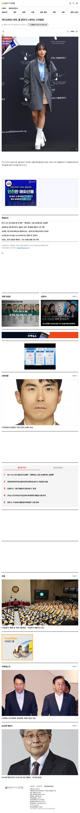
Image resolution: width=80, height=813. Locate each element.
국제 (54, 12)
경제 (23, 12)
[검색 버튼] (73, 3)
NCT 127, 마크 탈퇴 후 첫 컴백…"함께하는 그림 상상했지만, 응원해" (25, 223)
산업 (32, 12)
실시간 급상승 (58, 467)
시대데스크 (6, 666)
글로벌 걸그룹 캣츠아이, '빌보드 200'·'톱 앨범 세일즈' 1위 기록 (23, 227)
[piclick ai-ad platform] (13, 38)
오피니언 (4, 12)
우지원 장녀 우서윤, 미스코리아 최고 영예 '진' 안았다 (19, 235)
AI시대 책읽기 (7, 725)
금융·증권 (43, 12)
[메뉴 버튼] (76, 3)
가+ (76, 31)
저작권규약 (39, 786)
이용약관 (32, 786)
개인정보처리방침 (48, 786)
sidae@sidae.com (23, 248)
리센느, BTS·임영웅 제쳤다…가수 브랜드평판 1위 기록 (20, 239)
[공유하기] (70, 3)
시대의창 (5, 375)
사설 (3, 576)
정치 (14, 12)
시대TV (44, 296)
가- (68, 31)
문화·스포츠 (74, 12)
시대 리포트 (6, 296)
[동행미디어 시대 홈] (8, 3)
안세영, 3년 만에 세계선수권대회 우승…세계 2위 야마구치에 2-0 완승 (25, 231)
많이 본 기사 (22, 467)
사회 (63, 12)
